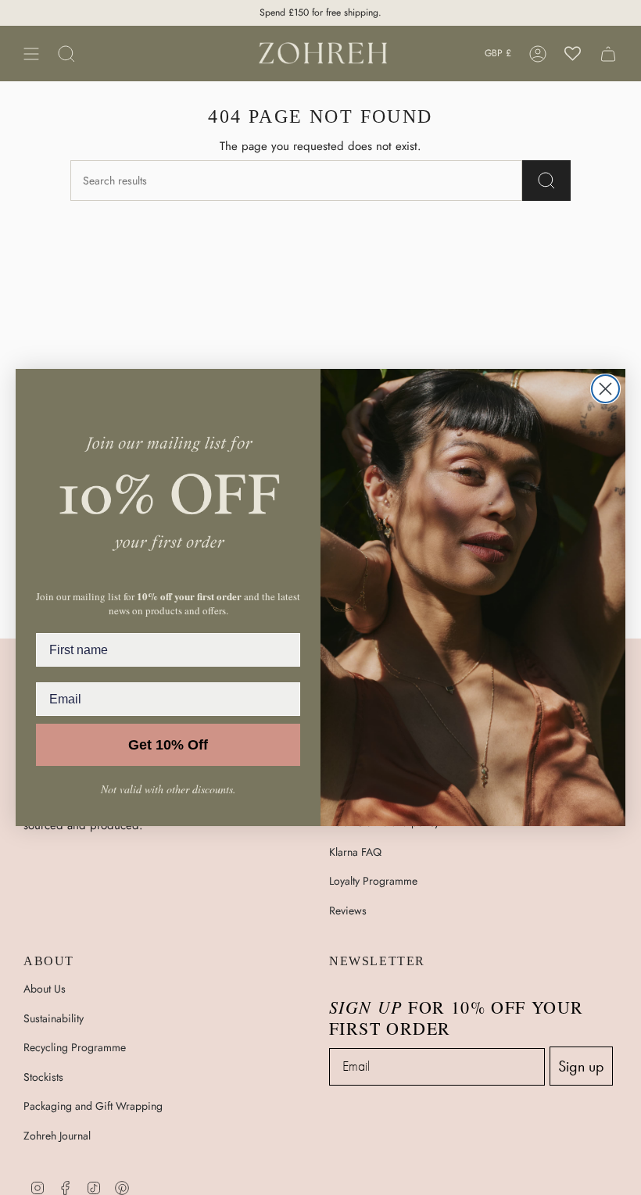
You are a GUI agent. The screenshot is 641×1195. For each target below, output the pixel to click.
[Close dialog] (605, 389)
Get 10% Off (168, 745)
